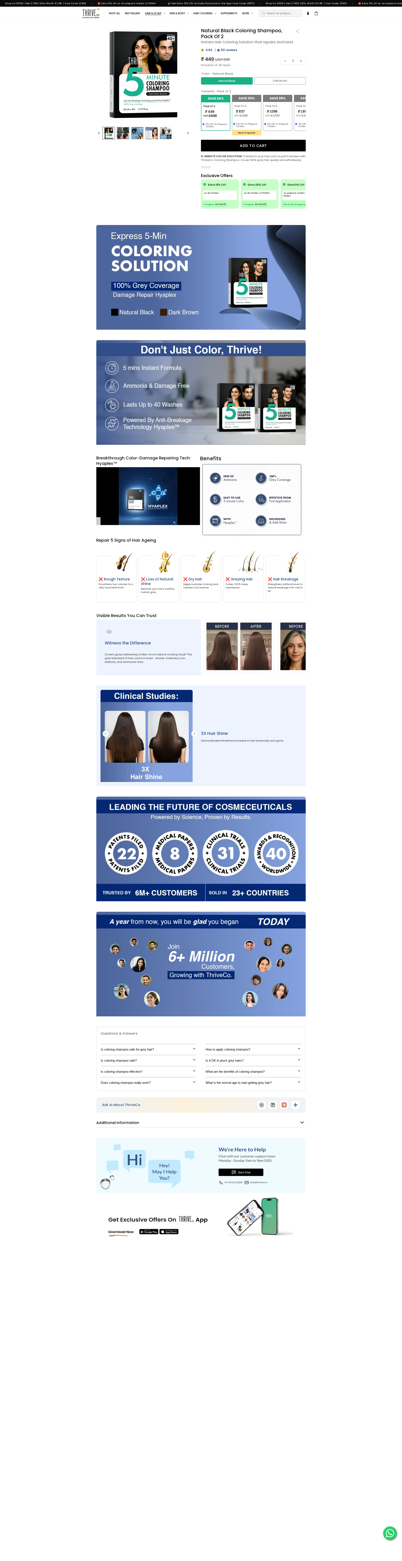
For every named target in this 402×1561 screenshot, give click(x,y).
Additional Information (117, 1122)
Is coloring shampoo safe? (119, 1060)
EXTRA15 (220, 204)
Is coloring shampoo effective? (121, 1071)
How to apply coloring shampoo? (228, 1049)
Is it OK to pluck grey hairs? (225, 1060)
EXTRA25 (260, 204)
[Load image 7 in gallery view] (152, 133)
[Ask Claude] (284, 1105)
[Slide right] (188, 133)
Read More (209, 167)
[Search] (263, 13)
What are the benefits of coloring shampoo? (235, 1071)
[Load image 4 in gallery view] (123, 133)
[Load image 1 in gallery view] (109, 133)
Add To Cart (253, 145)
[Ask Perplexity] (272, 1105)
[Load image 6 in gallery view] (137, 133)
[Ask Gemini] (295, 1105)
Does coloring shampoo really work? (126, 1082)
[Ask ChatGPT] (261, 1105)
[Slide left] (99, 133)
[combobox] (280, 13)
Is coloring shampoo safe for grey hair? (127, 1049)
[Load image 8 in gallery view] (166, 133)
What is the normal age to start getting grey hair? (239, 1082)
